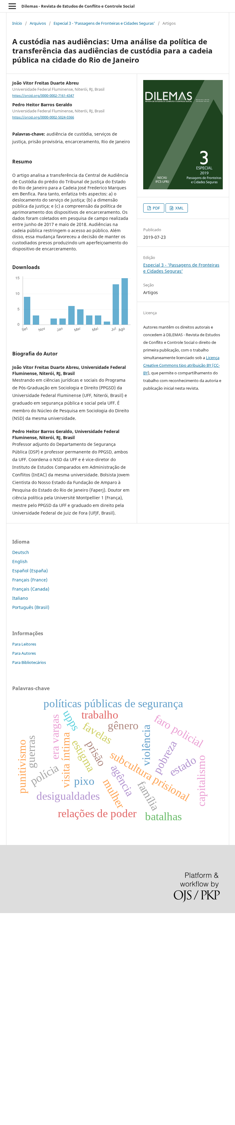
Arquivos (38, 23)
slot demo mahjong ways (25, 920)
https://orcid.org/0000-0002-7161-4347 (43, 95)
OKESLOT (9, 941)
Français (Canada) (30, 589)
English (20, 561)
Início (17, 23)
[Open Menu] (12, 6)
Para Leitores (24, 644)
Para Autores (24, 653)
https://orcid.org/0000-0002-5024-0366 (43, 117)
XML (179, 208)
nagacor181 (12, 1024)
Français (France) (29, 580)
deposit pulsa (14, 982)
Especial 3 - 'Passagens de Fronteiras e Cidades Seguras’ (104, 23)
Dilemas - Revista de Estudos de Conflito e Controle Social (78, 6)
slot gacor (10, 972)
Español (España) (30, 570)
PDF (156, 208)
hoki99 (6, 1076)
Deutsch (20, 552)
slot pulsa (10, 1014)
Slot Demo (10, 1003)
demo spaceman (17, 1066)
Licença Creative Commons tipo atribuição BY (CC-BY (181, 365)
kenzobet (9, 931)
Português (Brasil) (30, 607)
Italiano (20, 598)
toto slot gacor (14, 1055)
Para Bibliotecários (29, 662)
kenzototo (10, 951)
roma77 (8, 1034)
